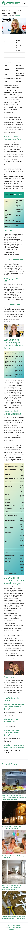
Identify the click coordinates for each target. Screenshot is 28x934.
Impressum (11, 929)
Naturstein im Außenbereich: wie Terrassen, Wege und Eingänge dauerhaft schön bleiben (12, 887)
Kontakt (17, 929)
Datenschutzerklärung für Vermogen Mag (14, 927)
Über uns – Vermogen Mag (14, 925)
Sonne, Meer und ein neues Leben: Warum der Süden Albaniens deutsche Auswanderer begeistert (14, 797)
